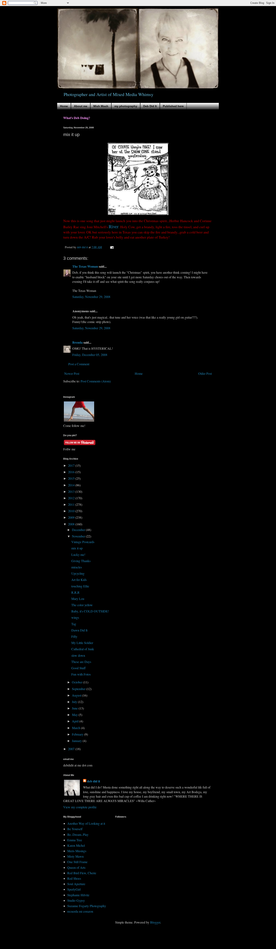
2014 (71, 485)
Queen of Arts (76, 867)
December (79, 530)
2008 (71, 524)
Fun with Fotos (81, 674)
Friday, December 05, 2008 (89, 355)
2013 (71, 491)
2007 (71, 749)
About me (80, 106)
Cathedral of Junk (82, 649)
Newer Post (71, 373)
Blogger (155, 922)
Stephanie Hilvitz (78, 895)
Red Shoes (74, 878)
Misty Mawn (75, 856)
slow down (78, 655)
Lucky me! (78, 554)
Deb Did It (150, 106)
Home (64, 106)
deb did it (93, 781)
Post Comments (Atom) (96, 381)
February (78, 734)
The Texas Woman (85, 266)
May (75, 715)
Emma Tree (74, 840)
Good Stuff (78, 668)
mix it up (77, 548)
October (77, 682)
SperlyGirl (74, 889)
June (75, 708)
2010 (71, 511)
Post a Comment (78, 364)
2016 (71, 472)
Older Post (205, 373)
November (79, 536)
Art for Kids (79, 579)
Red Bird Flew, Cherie (81, 873)
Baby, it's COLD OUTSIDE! (90, 611)
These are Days (81, 662)
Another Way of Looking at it (86, 823)
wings (75, 617)
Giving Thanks (81, 561)
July (75, 702)
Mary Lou (77, 598)
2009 (71, 517)
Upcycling (77, 573)
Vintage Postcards (82, 542)
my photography (125, 106)
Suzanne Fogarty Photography (86, 906)
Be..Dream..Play (77, 834)
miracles (76, 567)
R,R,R (75, 592)
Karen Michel (76, 845)
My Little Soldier (82, 643)
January (77, 741)
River (114, 226)
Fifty (74, 636)
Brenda (77, 342)
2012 (71, 498)
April (75, 721)
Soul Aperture (76, 884)
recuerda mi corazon (80, 911)
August (77, 695)
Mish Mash (100, 106)
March (76, 728)
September (79, 689)
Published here (173, 106)
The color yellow (82, 605)
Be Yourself (74, 829)
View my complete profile (80, 807)
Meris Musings (76, 851)
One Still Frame (77, 862)
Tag (73, 624)
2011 (71, 504)
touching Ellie (80, 586)
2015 (71, 478)
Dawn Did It (79, 630)
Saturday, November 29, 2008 (91, 297)
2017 (71, 465)
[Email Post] (112, 247)
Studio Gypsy (76, 900)
